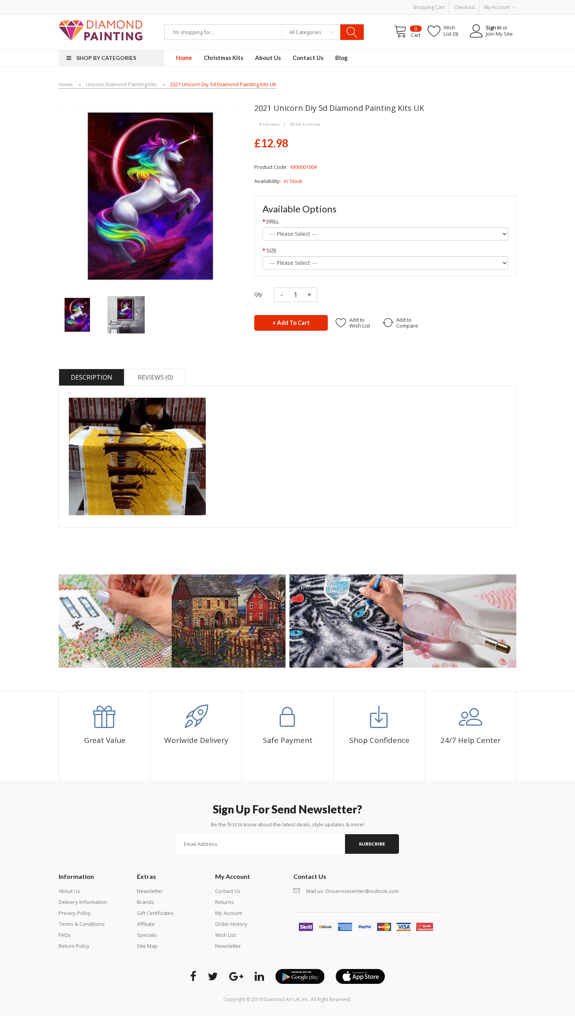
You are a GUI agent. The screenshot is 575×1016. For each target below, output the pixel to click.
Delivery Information (83, 902)
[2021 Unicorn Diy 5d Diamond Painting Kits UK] (77, 314)
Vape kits (233, 18)
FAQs (65, 934)
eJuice (99, 18)
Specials (147, 934)
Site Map (147, 945)
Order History (231, 923)
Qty (258, 294)
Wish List (225, 934)
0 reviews (269, 124)
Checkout (464, 7)
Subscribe (372, 844)
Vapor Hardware (158, 18)
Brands (145, 902)
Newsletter (150, 891)
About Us (69, 891)
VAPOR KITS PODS (319, 18)
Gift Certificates (155, 912)
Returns (224, 902)
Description (91, 377)
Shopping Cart (429, 7)
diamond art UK (282, 999)
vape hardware (73, 18)
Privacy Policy (75, 912)
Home (66, 84)
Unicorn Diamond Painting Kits (121, 84)
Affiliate (146, 923)
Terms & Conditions (82, 923)
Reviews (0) (155, 377)
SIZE (271, 250)
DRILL (272, 221)
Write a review (305, 124)
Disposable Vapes (200, 18)
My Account (228, 912)
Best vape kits (122, 18)
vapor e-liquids (261, 18)
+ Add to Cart (291, 322)
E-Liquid (288, 18)
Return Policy (74, 945)
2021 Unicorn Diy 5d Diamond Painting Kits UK (223, 84)
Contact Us (228, 891)
